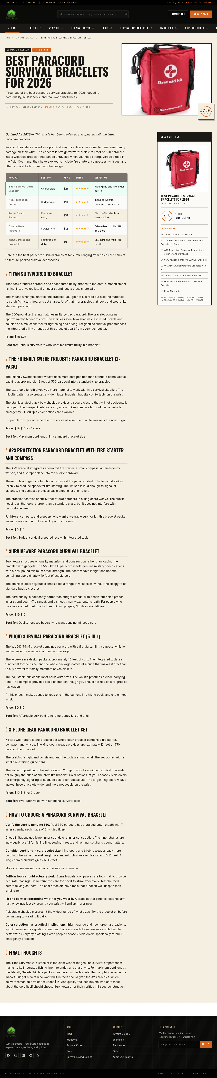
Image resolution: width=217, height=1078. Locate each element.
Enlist (205, 1044)
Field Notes (119, 1045)
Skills (115, 1051)
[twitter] (38, 1055)
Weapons (72, 1039)
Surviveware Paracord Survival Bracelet (183, 259)
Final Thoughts (170, 291)
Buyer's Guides (121, 1033)
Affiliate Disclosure (185, 1073)
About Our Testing (123, 1056)
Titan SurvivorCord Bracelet (177, 234)
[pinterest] (31, 1055)
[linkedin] (23, 1055)
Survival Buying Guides (79, 1056)
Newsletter (178, 14)
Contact (207, 1073)
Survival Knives (75, 1045)
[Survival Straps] (11, 14)
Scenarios (118, 1039)
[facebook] (8, 1055)
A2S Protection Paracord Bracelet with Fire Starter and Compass (183, 252)
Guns (69, 1051)
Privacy (163, 1073)
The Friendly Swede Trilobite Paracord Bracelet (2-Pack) (183, 242)
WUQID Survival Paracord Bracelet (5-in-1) (184, 267)
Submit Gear (201, 14)
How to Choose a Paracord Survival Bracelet (181, 283)
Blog (69, 1033)
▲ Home (12, 28)
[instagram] (16, 1055)
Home (8, 38)
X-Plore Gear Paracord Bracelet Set (181, 275)
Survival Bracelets (25, 38)
